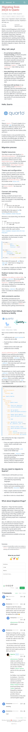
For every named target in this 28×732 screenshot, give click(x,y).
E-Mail (4, 567)
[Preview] (12, 586)
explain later (8, 67)
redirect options (19, 668)
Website (5, 570)
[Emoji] (6, 586)
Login (17, 587)
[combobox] (24, 2)
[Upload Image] (10, 586)
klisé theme (17, 86)
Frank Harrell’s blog (13, 179)
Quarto (8, 123)
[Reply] (24, 597)
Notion (5, 547)
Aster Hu (12, 654)
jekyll (3, 16)
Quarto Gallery (8, 186)
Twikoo (12, 688)
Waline (21, 303)
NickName (5, 564)
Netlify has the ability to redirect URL (12, 277)
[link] (14, 2)
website (13, 16)
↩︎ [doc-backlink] (19, 549)
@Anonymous (14, 622)
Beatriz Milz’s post (7, 161)
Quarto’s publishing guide (9, 352)
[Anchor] (16, 49)
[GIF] (8, 586)
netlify (18, 16)
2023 (23, 16)
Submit (22, 587)
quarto (8, 16)
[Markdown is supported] (4, 586)
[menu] (3, 2)
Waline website (14, 684)
